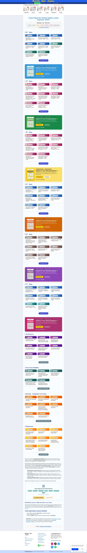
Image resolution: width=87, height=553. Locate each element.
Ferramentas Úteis (28, 540)
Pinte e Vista (49, 3)
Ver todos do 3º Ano (43, 111)
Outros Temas (56, 25)
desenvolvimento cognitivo (30, 507)
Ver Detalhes (47, 73)
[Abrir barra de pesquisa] (60, 3)
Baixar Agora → (39, 73)
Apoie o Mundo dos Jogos (56, 540)
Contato (26, 545)
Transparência (40, 540)
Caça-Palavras (37, 3)
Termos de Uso (41, 536)
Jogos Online (43, 3)
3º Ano (34, 25)
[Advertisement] (15, 22)
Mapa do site (27, 543)
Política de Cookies (75, 551)
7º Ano (51, 25)
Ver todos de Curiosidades (43, 388)
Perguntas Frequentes (29, 538)
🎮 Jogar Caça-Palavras (38, 497)
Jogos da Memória (55, 3)
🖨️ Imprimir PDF (49, 497)
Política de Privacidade (81, 551)
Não (82, 549)
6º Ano (46, 25)
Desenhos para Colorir (30, 3)
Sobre (26, 537)
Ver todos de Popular (43, 454)
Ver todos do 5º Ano (43, 213)
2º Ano (29, 25)
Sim (75, 549)
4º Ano (38, 25)
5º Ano (42, 25)
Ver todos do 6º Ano (43, 263)
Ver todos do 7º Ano (43, 313)
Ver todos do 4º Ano (43, 163)
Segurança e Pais (41, 542)
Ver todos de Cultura (43, 362)
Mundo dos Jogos (43, 1)
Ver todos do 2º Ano (43, 60)
